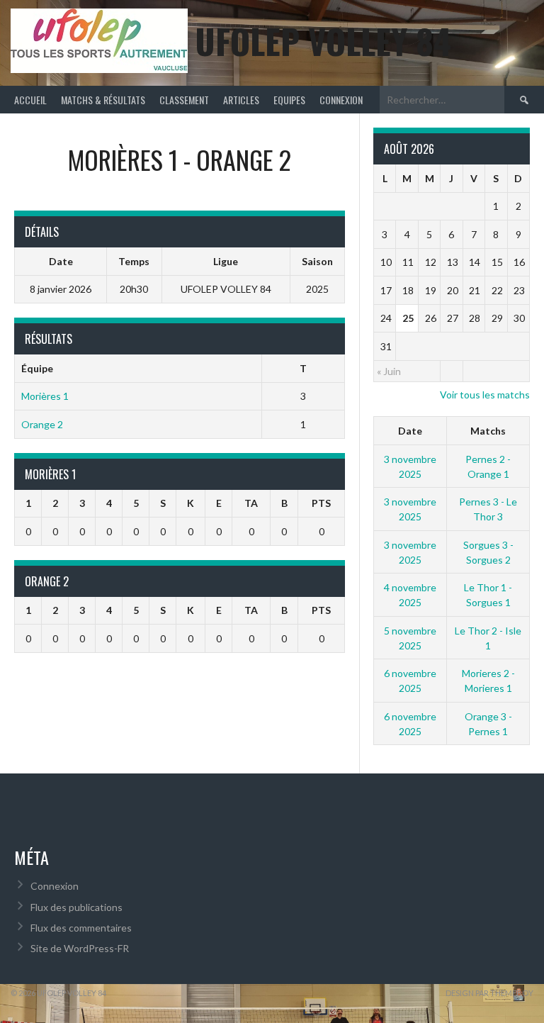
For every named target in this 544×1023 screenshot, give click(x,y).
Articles (241, 99)
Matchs (488, 431)
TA (251, 503)
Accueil (30, 99)
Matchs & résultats (103, 99)
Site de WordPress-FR (79, 948)
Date (410, 431)
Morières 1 (45, 396)
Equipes (289, 99)
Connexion (341, 99)
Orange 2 (42, 424)
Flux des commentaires (81, 928)
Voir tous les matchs (485, 394)
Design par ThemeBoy (489, 992)
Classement (184, 99)
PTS (321, 503)
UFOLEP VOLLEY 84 (323, 41)
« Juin (389, 371)
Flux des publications (76, 907)
